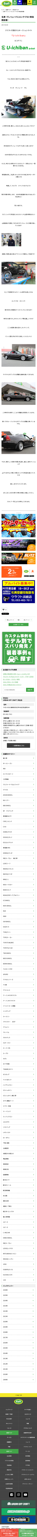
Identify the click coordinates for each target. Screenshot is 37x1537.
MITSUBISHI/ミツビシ (9, 1254)
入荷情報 (6, 779)
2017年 (5, 1337)
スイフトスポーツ (8, 774)
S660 (4, 916)
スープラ (5, 1053)
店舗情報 (6, 1175)
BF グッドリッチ (8, 811)
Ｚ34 (4, 1280)
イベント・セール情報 (9, 1006)
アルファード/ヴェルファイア (11, 677)
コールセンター (25, 3)
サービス (9, 1437)
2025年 (5, 1295)
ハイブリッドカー (8, 1085)
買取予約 (9, 1470)
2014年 (5, 1353)
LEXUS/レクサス (8, 1248)
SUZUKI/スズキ (7, 1275)
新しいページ (10, 620)
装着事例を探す (15, 3)
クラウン (13, 679)
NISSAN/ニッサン (8, 1259)
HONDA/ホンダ (7, 853)
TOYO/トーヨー (7, 937)
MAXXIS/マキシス (8, 869)
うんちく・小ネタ (7, 969)
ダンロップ (6, 1074)
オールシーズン (7, 763)
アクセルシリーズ (8, 979)
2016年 (5, 1343)
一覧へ (18, 620)
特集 (9, 1446)
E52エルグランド (8, 842)
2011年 (5, 1369)
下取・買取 (6, 1143)
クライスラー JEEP (9, 1022)
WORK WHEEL (7, 964)
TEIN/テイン (6, 932)
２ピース (5, 1222)
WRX (18, 679)
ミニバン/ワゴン (7, 1117)
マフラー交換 (7, 1106)
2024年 (5, 1301)
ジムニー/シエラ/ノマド (23, 674)
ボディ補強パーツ (8, 1101)
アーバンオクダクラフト (10, 995)
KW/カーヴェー (7, 1243)
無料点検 (6, 1201)
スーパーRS (6, 1048)
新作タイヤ (6, 1180)
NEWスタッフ (7, 890)
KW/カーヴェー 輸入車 (10, 858)
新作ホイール (7, 1185)
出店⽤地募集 (9, 1484)
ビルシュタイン (7, 1090)
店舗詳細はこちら (19, 745)
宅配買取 (9, 1465)
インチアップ (6, 1011)
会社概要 (9, 1456)
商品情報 (6, 1159)
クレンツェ (6, 1032)
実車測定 (6, 1164)
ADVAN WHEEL (8, 795)
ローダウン (6, 1138)
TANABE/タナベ (8, 1069)
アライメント (6, 990)
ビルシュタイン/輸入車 (9, 1096)
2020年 (5, 1322)
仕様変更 (6, 1148)
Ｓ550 (4, 1264)
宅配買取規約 (9, 1488)
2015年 (5, 1348)
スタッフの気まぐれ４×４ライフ (12, 685)
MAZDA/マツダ (7, 874)
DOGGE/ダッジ (7, 837)
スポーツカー (7, 1043)
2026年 (5, 1290)
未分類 (5, 1196)
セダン (5, 1059)
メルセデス (6, 1122)
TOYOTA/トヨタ (8, 948)
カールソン (6, 1016)
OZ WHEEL (6, 900)
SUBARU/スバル (8, 1269)
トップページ (9, 1409)
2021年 (5, 1316)
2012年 (5, 1364)
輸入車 (5, 758)
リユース (9, 1428)
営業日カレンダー (9, 1479)
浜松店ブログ (16, 9)
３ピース (5, 1227)
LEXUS (31, 677)
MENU (34, 3)
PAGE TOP (19, 1395)
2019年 (5, 1327)
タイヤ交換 (6, 1064)
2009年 (5, 1380)
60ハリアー (6, 800)
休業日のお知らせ (8, 1153)
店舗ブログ (8, 9)
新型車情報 (6, 1190)
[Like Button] (3, 609)
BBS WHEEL (7, 806)
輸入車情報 (6, 1217)
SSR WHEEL (7, 922)
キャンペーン (9, 1423)
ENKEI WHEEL (7, 1238)
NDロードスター (8, 885)
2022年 (5, 1311)
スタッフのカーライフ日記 (10, 682)
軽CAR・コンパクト (8, 1211)
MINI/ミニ (6, 879)
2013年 (5, 1358)
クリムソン (6, 1027)
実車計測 (6, 1169)
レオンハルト (6, 1132)
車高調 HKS (6, 848)
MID (4, 769)
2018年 (5, 1332)
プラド (27, 677)
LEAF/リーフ (6, 863)
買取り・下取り (7, 1206)
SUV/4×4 (6, 927)
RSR (4, 911)
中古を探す (9, 1419)
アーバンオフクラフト (9, 1001)
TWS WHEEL (7, 953)
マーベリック (7, 1111)
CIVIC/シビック (7, 821)
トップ (2, 9)
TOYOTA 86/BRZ (8, 943)
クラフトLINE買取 (9, 1460)
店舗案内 (30, 3)
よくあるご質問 (9, 1474)
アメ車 (5, 985)
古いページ (27, 620)
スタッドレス (6, 1037)
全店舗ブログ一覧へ (18, 624)
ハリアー (22, 677)
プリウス (5, 790)
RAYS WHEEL (7, 906)
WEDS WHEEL (7, 958)
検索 (29, 690)
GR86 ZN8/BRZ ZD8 (9, 674)
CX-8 (4, 827)
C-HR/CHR (6, 1233)
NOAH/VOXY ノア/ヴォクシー (11, 895)
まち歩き (5, 974)
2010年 (5, 1374)
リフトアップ (6, 1127)
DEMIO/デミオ (7, 832)
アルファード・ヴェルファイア (11, 784)
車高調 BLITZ (7, 816)
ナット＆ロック (7, 1080)
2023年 (5, 1306)
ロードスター (7, 679)
